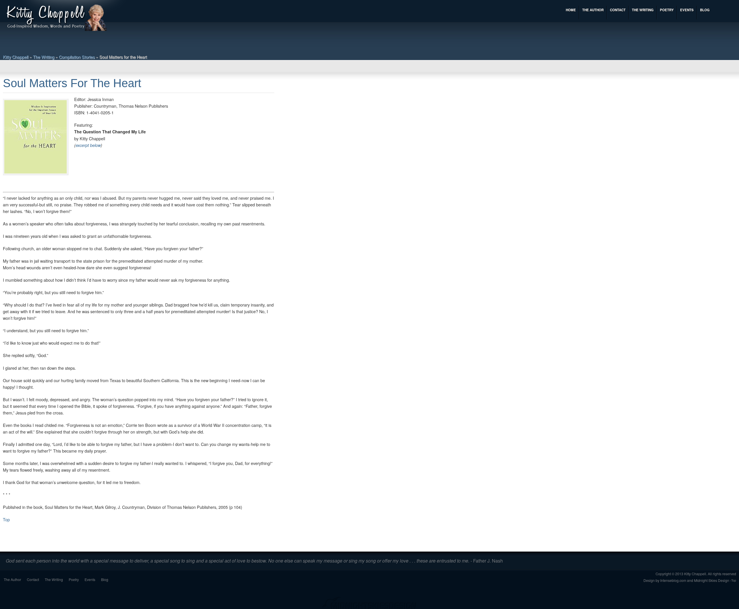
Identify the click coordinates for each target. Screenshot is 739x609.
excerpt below (88, 145)
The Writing (43, 57)
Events (90, 579)
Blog (104, 579)
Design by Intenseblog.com (664, 580)
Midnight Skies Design (711, 580)
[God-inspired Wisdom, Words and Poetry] (56, 18)
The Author (12, 579)
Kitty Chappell (15, 57)
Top (6, 519)
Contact (33, 579)
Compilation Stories (77, 57)
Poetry (74, 579)
